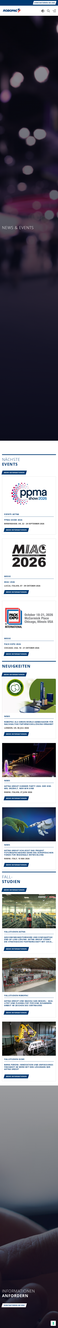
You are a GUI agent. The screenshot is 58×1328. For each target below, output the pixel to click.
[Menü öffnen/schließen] (54, 10)
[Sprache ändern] (43, 10)
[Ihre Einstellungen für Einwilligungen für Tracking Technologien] (53, 1323)
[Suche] (48, 10)
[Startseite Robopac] (11, 10)
